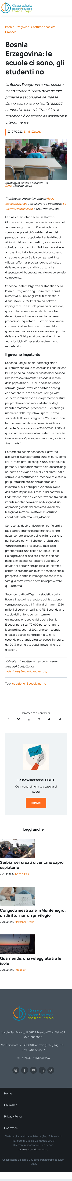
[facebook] (24, 1070)
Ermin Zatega (33, 131)
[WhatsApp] (39, 719)
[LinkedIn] (29, 719)
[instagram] (15, 1070)
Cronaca (11, 32)
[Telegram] (49, 719)
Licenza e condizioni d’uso (33, 1149)
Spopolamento (36, 683)
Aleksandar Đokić (24, 921)
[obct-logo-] (33, 1005)
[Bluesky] (18, 719)
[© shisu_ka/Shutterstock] (17, 888)
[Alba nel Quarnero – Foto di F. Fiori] (17, 936)
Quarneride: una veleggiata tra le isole (30, 961)
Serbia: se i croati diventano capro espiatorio (32, 865)
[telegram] (50, 1070)
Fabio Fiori (20, 969)
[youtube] (33, 1070)
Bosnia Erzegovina (17, 27)
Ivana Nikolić (22, 873)
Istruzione (18, 683)
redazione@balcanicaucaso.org (26, 671)
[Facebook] (8, 719)
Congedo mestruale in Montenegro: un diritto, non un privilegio (33, 913)
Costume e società (43, 27)
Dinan (9, 185)
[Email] (59, 719)
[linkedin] (42, 1070)
